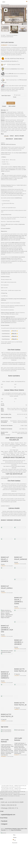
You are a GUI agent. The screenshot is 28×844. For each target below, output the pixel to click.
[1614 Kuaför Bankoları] (6, 729)
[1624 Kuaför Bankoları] (19, 729)
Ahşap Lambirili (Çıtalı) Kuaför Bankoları (7, 748)
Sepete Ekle (11, 103)
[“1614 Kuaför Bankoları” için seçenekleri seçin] (2, 733)
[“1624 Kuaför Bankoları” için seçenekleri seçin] (16, 732)
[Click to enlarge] (3, 22)
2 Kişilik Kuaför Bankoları (6, 744)
